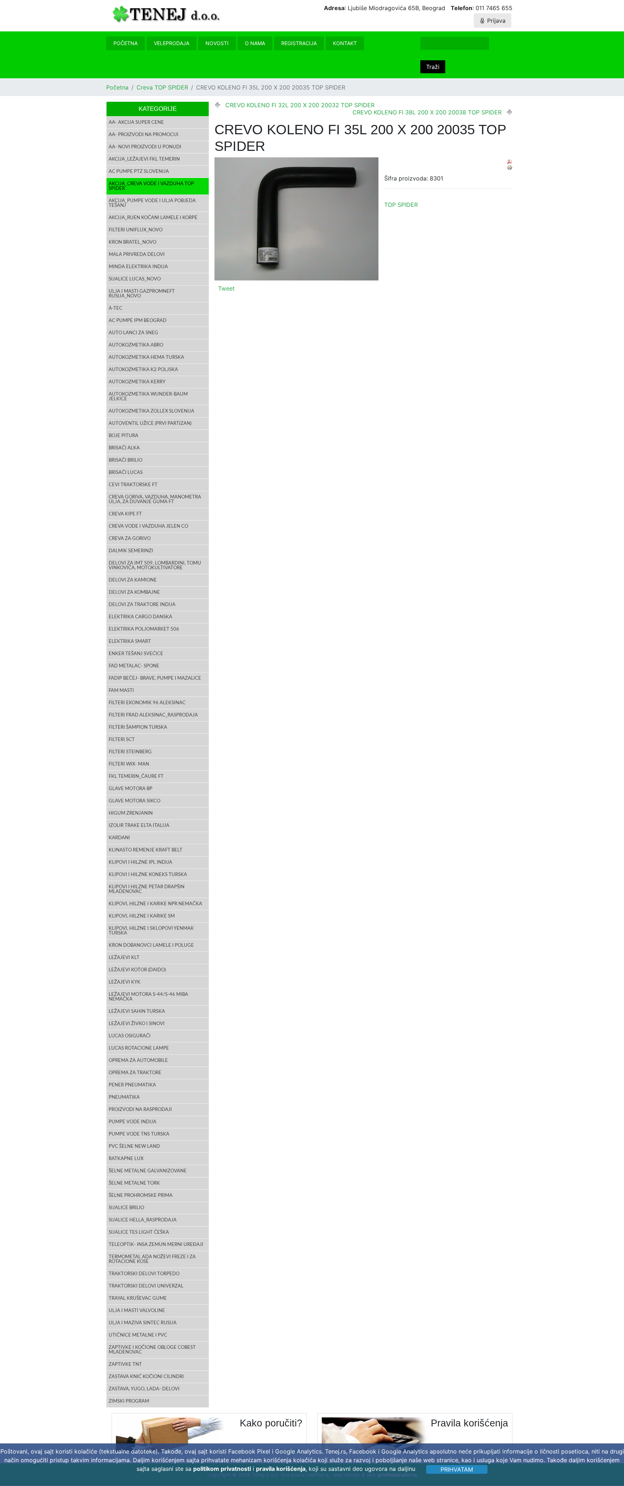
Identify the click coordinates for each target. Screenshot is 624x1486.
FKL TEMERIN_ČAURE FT (136, 776)
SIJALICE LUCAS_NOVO (135, 279)
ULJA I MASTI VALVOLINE (137, 1310)
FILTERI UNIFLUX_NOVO (135, 230)
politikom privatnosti (222, 1468)
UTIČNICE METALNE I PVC (138, 1335)
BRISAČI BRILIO (125, 460)
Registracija (299, 43)
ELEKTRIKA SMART (130, 641)
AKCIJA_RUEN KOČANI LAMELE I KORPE (153, 217)
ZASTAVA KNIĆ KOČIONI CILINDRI (146, 1376)
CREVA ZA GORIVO (130, 538)
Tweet (226, 288)
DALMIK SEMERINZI (131, 551)
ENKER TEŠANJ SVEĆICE (136, 654)
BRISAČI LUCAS (126, 472)
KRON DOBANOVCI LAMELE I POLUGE (151, 945)
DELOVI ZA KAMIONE (133, 580)
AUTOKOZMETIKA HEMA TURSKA (146, 357)
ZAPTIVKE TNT (125, 1364)
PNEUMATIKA (124, 1097)
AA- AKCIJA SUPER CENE (136, 122)
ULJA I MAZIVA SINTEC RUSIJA (143, 1323)
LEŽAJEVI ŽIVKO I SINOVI (137, 1023)
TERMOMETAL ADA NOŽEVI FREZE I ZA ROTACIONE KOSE (152, 1259)
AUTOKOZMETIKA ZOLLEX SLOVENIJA (151, 411)
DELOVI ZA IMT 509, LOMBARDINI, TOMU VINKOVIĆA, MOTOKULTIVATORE (155, 565)
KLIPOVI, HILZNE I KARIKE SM (142, 916)
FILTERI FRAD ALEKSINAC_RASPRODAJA (153, 715)
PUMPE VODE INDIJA (132, 1122)
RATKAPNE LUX (126, 1158)
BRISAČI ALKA (124, 448)
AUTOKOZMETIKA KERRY (137, 382)
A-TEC (115, 308)
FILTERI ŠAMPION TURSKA (138, 727)
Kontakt (345, 43)
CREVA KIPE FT (125, 514)
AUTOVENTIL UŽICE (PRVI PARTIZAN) (150, 423)
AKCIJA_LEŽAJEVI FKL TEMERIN (144, 159)
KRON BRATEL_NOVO (132, 242)
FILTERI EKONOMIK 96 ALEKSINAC (147, 703)
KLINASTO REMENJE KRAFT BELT (145, 850)
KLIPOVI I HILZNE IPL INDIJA (140, 862)
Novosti (217, 43)
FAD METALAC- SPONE (134, 666)
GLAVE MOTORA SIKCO (134, 801)
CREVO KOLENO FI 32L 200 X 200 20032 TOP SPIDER (299, 105)
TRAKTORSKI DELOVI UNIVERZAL (146, 1286)
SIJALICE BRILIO (126, 1208)
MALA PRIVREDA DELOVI (137, 254)
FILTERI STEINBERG (130, 752)
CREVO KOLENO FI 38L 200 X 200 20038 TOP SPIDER (427, 112)
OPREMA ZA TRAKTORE (135, 1073)
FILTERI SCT (122, 739)
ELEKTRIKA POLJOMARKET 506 (144, 629)
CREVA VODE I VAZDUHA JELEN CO (148, 526)
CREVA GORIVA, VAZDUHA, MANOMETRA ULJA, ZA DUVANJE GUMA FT (155, 499)
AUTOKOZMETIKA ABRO (136, 345)
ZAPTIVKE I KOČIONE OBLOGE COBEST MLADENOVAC (152, 1350)
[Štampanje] (509, 167)
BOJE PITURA (123, 435)
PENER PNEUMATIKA (132, 1085)
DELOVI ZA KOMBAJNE (134, 592)
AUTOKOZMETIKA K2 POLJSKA (143, 369)
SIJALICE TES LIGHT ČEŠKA (139, 1232)
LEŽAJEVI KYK (124, 982)
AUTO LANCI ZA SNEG (133, 333)
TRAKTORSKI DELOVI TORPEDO (144, 1274)
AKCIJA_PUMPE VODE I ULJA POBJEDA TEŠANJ (152, 203)
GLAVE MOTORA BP (130, 788)
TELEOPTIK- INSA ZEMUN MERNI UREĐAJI (156, 1244)
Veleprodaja (171, 43)
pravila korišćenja (281, 1468)
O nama (255, 43)
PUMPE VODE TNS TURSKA (139, 1134)
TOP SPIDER (401, 204)
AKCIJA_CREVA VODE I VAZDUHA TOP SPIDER (151, 186)
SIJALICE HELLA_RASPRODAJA (143, 1220)
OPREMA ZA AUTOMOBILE (138, 1060)
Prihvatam (457, 1469)
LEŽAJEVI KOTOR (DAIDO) (137, 970)
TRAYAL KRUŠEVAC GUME (138, 1298)
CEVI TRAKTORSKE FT (133, 485)
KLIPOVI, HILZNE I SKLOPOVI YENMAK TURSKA (151, 931)
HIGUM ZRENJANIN (131, 813)
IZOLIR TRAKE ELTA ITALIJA (139, 825)
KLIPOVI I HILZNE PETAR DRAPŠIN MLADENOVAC (147, 889)
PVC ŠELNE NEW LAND (134, 1146)
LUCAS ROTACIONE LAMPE (139, 1048)
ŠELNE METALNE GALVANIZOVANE (148, 1171)
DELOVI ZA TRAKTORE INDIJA (142, 604)
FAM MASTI (121, 690)
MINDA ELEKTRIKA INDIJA (138, 267)
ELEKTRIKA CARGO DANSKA (140, 617)
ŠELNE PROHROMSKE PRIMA (141, 1195)
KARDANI (119, 838)
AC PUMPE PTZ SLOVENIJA (139, 171)
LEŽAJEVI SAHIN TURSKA (137, 1011)
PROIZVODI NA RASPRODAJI (140, 1109)
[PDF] (509, 162)
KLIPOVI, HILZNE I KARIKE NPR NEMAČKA (155, 904)
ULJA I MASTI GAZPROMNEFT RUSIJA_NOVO (142, 293)
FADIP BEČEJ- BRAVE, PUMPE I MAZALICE (155, 678)
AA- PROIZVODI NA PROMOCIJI (143, 134)
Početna (125, 43)
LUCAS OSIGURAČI (130, 1036)
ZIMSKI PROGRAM (129, 1401)
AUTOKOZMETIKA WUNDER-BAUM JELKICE (148, 396)
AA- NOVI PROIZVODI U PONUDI (145, 147)
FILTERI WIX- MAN (129, 764)
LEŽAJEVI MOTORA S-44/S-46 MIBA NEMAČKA (148, 997)
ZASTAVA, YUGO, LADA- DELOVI (144, 1389)
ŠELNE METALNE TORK (134, 1183)
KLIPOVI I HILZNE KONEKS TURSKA (148, 874)
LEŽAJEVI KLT (124, 957)
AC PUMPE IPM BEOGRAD (137, 320)
